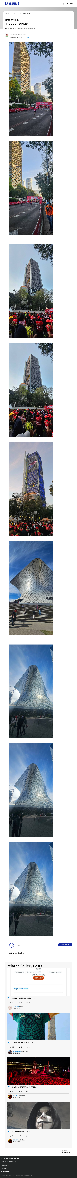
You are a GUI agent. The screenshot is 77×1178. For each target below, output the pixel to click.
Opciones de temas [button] (68, 18)
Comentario (65, 945)
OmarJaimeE (17, 1051)
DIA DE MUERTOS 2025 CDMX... (24, 1087)
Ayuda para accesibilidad (10, 1158)
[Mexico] (12, 3)
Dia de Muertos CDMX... (21, 1132)
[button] (69, 34)
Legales (4, 1168)
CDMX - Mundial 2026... (21, 1043)
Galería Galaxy (27, 38)
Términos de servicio (8, 1161)
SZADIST (15, 1095)
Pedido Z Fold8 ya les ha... (22, 998)
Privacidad (5, 1165)
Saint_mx (16, 1007)
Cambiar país (5, 1172)
